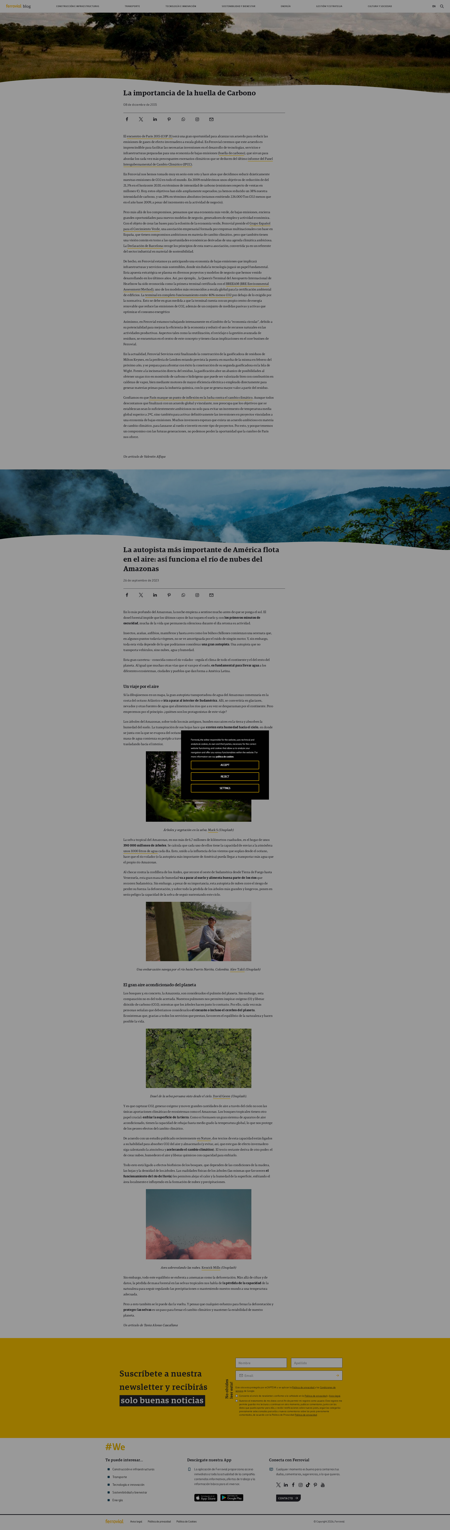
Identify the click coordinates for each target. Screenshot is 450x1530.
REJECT (225, 776)
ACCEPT (225, 765)
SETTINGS (225, 788)
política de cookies (225, 757)
